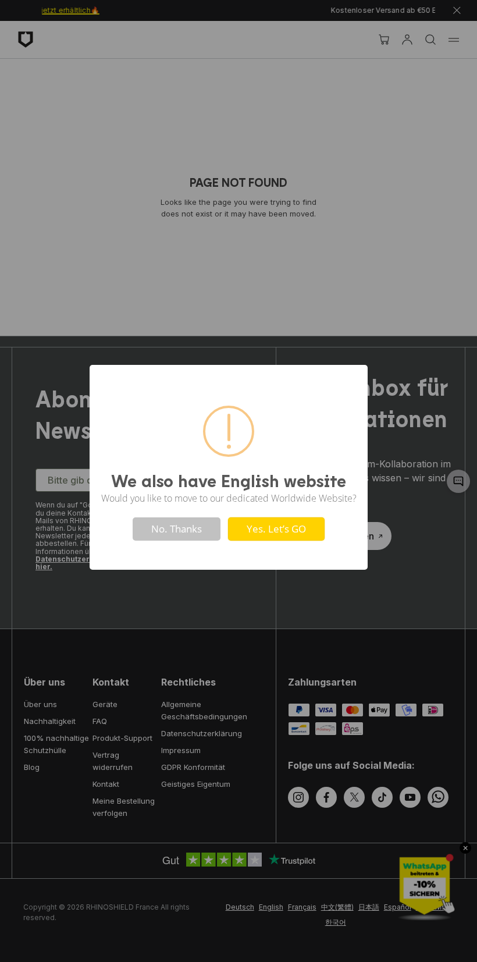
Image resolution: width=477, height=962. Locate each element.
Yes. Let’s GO (276, 528)
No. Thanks (176, 528)
